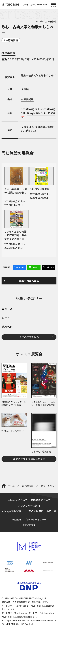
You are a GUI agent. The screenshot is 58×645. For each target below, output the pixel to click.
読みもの (7, 327)
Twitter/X (49, 267)
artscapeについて (17, 500)
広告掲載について (40, 500)
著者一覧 (51, 511)
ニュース (7, 309)
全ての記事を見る (29, 337)
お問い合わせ (29, 524)
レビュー (7, 318)
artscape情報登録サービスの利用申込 (22, 511)
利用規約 (16, 519)
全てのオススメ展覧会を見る (29, 459)
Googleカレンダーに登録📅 (38, 114)
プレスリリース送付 (29, 505)
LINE (35, 267)
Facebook (20, 267)
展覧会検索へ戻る (29, 281)
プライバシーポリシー (35, 519)
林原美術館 (12, 40)
